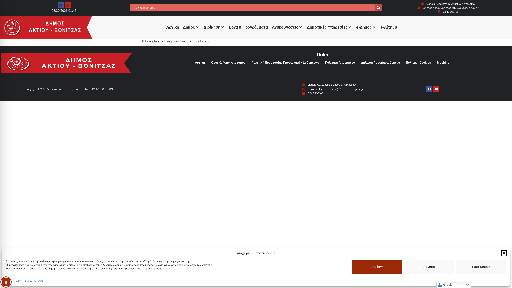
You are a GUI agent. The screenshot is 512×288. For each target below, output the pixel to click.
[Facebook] (61, 5)
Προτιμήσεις (481, 267)
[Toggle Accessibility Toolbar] (6, 282)
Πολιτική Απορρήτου (340, 62)
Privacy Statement (34, 280)
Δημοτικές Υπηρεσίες (327, 27)
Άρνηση (429, 267)
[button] (504, 253)
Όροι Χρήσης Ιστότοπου (228, 62)
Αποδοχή (377, 267)
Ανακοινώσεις (285, 27)
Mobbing (443, 62)
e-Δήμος (364, 27)
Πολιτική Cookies (418, 62)
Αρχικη (172, 27)
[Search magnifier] (378, 7)
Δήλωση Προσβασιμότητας (380, 62)
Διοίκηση (212, 27)
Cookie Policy (14, 280)
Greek (447, 284)
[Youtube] (68, 5)
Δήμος (189, 27)
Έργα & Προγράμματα (248, 27)
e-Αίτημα (388, 27)
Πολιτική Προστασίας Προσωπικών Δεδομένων (285, 62)
